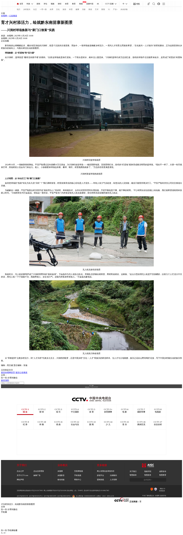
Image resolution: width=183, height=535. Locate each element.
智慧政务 (147, 475)
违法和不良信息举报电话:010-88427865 (96, 490)
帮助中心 (77, 480)
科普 (71, 9)
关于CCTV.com (22, 475)
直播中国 (89, 4)
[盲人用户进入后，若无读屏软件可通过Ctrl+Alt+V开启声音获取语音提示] (149, 4)
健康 (77, 9)
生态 (35, 9)
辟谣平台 (100, 475)
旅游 (64, 9)
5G (109, 9)
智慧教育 (162, 475)
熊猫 (81, 4)
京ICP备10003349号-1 (64, 496)
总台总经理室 (38, 471)
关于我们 (133, 471)
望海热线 (100, 480)
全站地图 (92, 385)
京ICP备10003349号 (50, 496)
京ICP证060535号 (22, 496)
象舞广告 (36, 475)
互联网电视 (78, 471)
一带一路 (43, 9)
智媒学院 (147, 471)
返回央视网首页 (8, 372)
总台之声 (20, 471)
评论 (45, 4)
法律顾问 (113, 475)
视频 (52, 4)
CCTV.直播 (109, 4)
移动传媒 (61, 480)
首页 (21, 4)
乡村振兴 (26, 9)
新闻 (38, 4)
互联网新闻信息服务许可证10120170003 (30, 490)
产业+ (115, 9)
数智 (103, 9)
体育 (66, 4)
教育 (74, 4)
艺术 (96, 9)
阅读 (90, 9)
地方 (18, 9)
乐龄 (84, 9)
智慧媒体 (133, 475)
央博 (51, 9)
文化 (58, 9)
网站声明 (20, 480)
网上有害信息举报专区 (105, 471)
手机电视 (77, 475)
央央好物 (124, 9)
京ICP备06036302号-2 (36, 496)
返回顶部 (5, 380)
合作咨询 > (148, 480)
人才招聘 (113, 480)
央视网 (4, 16)
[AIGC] (136, 4)
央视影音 (61, 475)
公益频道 (13, 16)
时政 (28, 4)
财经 (59, 4)
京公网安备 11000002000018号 (86, 496)
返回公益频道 (21, 372)
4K (98, 4)
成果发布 (162, 471)
